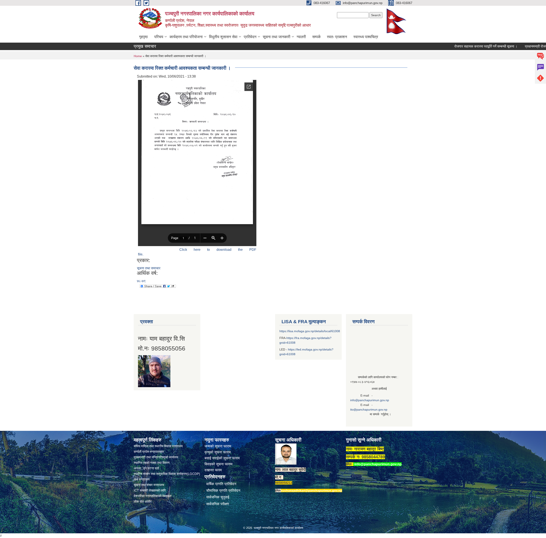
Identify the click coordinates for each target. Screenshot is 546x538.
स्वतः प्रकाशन (337, 37)
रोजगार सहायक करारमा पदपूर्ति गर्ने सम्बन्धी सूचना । (469, 46)
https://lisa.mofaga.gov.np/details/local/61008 (309, 331)
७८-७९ (141, 281)
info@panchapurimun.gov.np (369, 400)
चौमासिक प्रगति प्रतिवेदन (223, 491)
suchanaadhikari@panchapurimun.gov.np (311, 490)
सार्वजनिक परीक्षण (217, 504)
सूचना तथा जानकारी (276, 37)
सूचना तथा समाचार (148, 268)
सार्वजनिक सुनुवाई (217, 497)
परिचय (158, 37)
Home (138, 56)
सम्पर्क (316, 37)
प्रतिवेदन (250, 37)
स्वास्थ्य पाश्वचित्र (365, 37)
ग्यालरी (301, 37)
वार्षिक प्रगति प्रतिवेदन (221, 484)
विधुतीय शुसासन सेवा (223, 37)
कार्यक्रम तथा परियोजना (186, 37)
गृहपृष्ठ (143, 37)
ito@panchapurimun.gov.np (368, 409)
